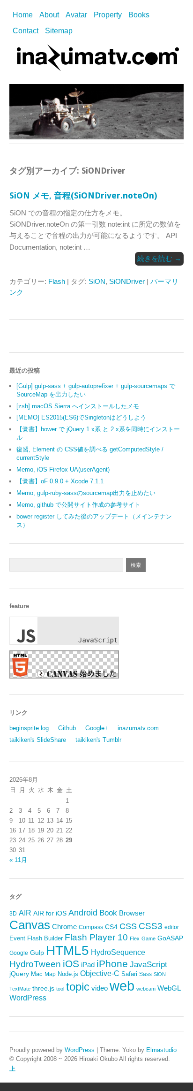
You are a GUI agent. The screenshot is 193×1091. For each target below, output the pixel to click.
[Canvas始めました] (64, 676)
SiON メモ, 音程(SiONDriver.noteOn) (83, 195)
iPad (88, 965)
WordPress (27, 998)
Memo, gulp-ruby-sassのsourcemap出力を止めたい (86, 492)
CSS (128, 926)
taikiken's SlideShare (37, 739)
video (99, 988)
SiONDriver (127, 281)
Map (50, 974)
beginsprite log (29, 728)
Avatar (76, 15)
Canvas (29, 925)
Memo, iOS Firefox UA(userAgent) (63, 469)
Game (148, 938)
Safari (129, 973)
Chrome (64, 927)
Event (17, 938)
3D (13, 913)
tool (60, 989)
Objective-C (99, 973)
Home (23, 15)
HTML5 (67, 950)
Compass (91, 927)
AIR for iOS (50, 913)
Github (67, 728)
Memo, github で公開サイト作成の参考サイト (78, 504)
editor (171, 927)
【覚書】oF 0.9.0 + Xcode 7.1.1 (60, 481)
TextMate (19, 989)
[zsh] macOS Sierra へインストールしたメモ (77, 406)
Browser (132, 913)
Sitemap (59, 31)
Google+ (96, 728)
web (122, 985)
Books (138, 15)
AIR (25, 913)
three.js (43, 988)
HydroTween (35, 964)
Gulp (37, 952)
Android (82, 912)
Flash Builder (45, 938)
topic (77, 986)
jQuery (19, 973)
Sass (145, 974)
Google (18, 953)
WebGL (169, 988)
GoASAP (170, 938)
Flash (56, 281)
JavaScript (148, 964)
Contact (25, 31)
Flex (135, 938)
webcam (146, 989)
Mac (37, 973)
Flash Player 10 (96, 937)
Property (108, 15)
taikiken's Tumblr (98, 739)
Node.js (68, 973)
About (49, 15)
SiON (97, 281)
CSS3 (151, 926)
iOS (71, 963)
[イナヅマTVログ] (96, 66)
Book (108, 912)
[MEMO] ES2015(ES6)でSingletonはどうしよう (81, 417)
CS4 (111, 927)
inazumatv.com (138, 728)
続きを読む (159, 258)
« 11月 (18, 859)
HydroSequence (118, 952)
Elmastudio (161, 1049)
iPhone (112, 963)
